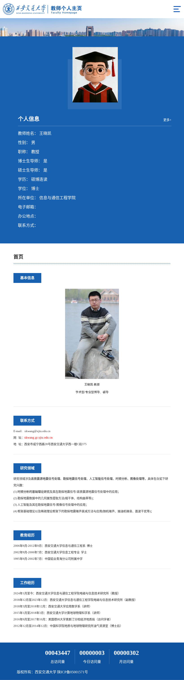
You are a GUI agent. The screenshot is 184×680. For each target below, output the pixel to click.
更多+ (167, 120)
